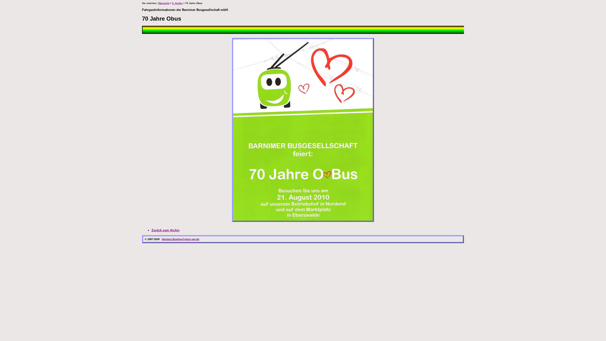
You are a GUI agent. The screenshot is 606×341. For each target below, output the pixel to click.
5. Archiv (177, 3)
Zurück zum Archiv (165, 230)
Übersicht (163, 3)
